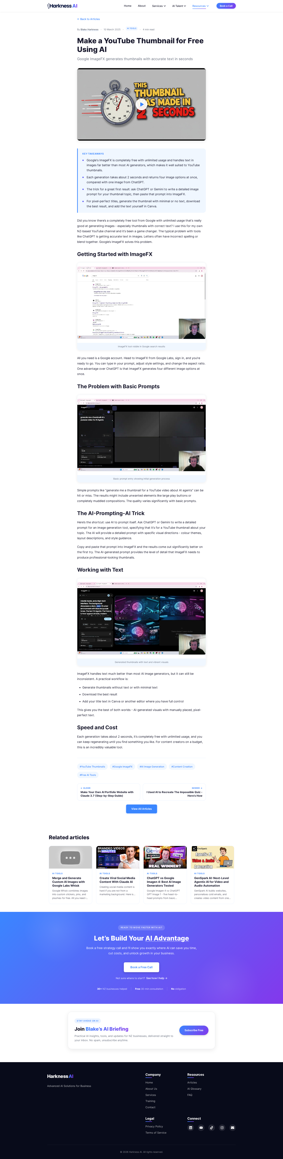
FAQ (189, 1095)
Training (150, 1101)
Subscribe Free (194, 1030)
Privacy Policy (154, 1126)
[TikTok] (211, 1127)
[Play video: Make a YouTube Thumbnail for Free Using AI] (141, 104)
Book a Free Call (141, 967)
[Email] (232, 1127)
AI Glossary (194, 1088)
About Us (151, 1088)
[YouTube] (201, 1127)
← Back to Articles (88, 19)
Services (157, 6)
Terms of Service (155, 1132)
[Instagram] (222, 1127)
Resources (199, 6)
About (142, 5)
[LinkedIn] (190, 1127)
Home (127, 5)
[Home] (62, 6)
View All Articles (141, 808)
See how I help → (156, 978)
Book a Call (226, 5)
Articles (192, 1082)
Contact (150, 1107)
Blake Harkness (89, 29)
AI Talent (177, 6)
